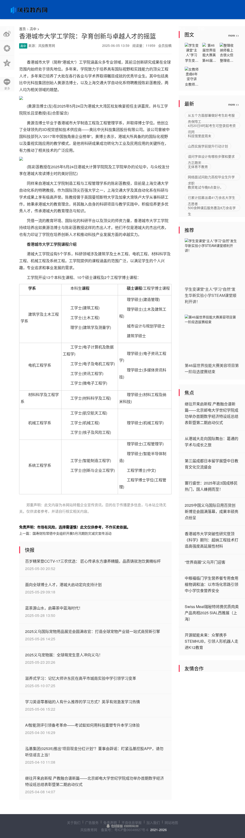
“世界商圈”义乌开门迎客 (205, 562)
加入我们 (153, 822)
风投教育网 (88, 829)
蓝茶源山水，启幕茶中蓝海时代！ (54, 608)
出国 (162, 28)
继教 (86, 28)
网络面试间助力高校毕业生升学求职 (211, 177)
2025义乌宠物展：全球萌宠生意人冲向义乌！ (64, 655)
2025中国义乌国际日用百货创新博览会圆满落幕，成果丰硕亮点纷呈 (211, 511)
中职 (47, 28)
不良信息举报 (132, 822)
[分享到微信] (7, 48)
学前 (201, 28)
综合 (124, 28)
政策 (105, 28)
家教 (143, 28)
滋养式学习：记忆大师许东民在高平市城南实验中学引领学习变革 (80, 678)
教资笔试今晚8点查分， (205, 187)
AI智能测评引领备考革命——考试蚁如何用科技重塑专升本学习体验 (82, 725)
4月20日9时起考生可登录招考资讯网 (212, 126)
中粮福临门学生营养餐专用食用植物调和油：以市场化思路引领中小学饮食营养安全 (211, 584)
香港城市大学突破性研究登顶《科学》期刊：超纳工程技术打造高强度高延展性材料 (211, 540)
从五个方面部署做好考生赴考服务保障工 (211, 116)
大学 (67, 28)
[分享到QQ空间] (7, 62)
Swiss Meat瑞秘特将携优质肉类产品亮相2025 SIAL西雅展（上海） (212, 613)
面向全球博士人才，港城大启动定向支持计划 (63, 584)
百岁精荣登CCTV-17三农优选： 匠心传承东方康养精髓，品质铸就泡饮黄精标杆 (93, 561)
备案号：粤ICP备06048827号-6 (124, 829)
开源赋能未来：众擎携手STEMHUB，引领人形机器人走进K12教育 (211, 641)
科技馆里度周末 (199, 135)
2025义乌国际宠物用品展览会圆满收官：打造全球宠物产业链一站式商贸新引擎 (92, 631)
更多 (7, 88)
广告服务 (92, 822)
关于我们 (73, 822)
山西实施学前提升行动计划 (208, 146)
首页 (9, 28)
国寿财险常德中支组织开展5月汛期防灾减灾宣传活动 (72, 533)
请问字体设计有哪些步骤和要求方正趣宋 (211, 157)
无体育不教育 (198, 166)
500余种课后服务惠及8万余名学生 (212, 208)
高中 (28, 28)
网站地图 (171, 822)
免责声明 (110, 822)
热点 (181, 28)
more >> (233, 104)
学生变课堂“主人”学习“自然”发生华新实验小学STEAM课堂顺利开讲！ (210, 295)
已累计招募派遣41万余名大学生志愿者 (211, 198)
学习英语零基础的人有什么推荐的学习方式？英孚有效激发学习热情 (82, 701)
